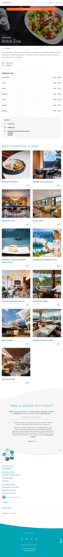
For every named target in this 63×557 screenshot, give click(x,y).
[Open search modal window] (57, 3)
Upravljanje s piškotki (29, 550)
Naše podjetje (7, 508)
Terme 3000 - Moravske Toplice (11, 475)
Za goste (5, 502)
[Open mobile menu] (60, 3)
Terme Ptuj (5, 481)
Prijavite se (31, 441)
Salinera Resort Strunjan (9, 490)
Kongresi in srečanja (9, 513)
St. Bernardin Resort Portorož (10, 487)
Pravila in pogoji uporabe (29, 548)
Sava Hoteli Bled (6, 469)
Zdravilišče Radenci (7, 478)
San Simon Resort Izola (8, 493)
